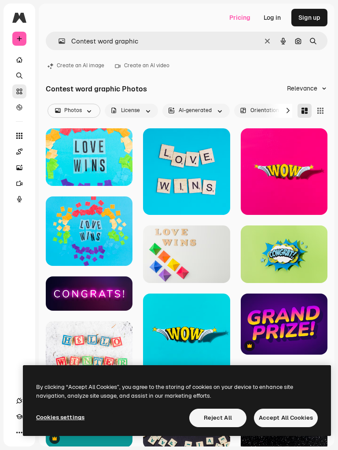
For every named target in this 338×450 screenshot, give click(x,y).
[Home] (19, 60)
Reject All (218, 417)
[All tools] (19, 136)
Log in (272, 18)
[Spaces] (19, 152)
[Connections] (19, 401)
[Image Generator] (19, 167)
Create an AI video (146, 65)
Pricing (239, 18)
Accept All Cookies (286, 417)
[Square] (320, 111)
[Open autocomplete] (58, 41)
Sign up (309, 18)
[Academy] (19, 417)
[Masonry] (305, 111)
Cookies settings (60, 417)
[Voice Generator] (19, 199)
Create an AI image (80, 65)
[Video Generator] (19, 183)
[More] (19, 432)
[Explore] (19, 107)
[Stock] (19, 91)
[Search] (19, 76)
